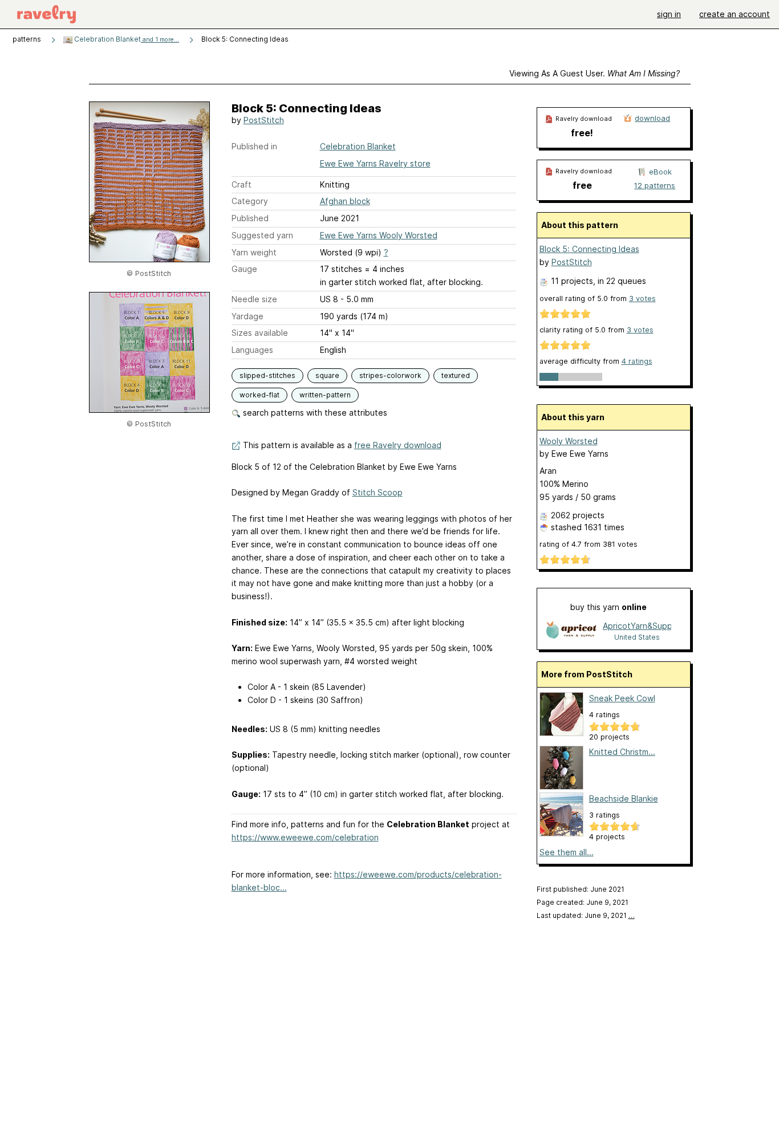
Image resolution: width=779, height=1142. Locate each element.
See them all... (566, 852)
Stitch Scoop (377, 492)
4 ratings (637, 361)
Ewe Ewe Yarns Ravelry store (375, 163)
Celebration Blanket (125, 39)
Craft (241, 184)
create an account (734, 14)
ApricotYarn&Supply (637, 626)
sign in (669, 14)
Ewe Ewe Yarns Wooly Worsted (378, 235)
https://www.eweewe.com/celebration (305, 837)
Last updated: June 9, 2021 (586, 915)
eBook (660, 171)
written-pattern (325, 395)
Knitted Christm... (622, 752)
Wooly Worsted (568, 441)
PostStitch (264, 120)
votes (642, 298)
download (652, 118)
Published (250, 218)
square (327, 375)
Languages (252, 350)
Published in (254, 146)
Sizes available (260, 333)
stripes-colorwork (390, 375)
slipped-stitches (267, 375)
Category (250, 201)
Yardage (247, 316)
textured (455, 375)
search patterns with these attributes (314, 412)
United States (637, 637)
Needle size (254, 299)
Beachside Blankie (623, 798)
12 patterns (654, 185)
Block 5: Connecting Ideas (589, 249)
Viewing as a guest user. (594, 73)
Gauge (244, 269)
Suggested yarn (262, 235)
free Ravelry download (397, 445)
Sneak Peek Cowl (622, 698)
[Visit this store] (571, 631)
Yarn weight (254, 252)
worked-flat (259, 395)
